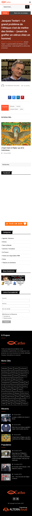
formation (8, 386)
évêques (25, 403)
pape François (10, 396)
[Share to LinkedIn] (18, 98)
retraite (12, 400)
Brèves (4, 242)
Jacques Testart (14, 109)
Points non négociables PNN (15, 42)
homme (18, 106)
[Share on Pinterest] (22, 98)
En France (5, 252)
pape (3, 396)
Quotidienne (6, 316)
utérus (21, 109)
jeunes (25, 386)
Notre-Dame (24, 393)
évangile (18, 403)
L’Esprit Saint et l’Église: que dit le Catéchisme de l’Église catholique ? (21, 438)
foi (2, 386)
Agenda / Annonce (8, 238)
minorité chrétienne (7, 393)
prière (27, 396)
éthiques (12, 106)
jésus (3, 389)
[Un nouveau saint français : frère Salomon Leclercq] (6, 467)
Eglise (14, 379)
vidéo (9, 403)
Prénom (4, 303)
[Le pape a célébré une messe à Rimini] (6, 418)
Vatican (23, 400)
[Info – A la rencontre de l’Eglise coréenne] (6, 477)
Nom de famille (6, 309)
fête (20, 386)
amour (16, 368)
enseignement (6, 382)
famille (22, 382)
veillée (3, 403)
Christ (19, 372)
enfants (20, 379)
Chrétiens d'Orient (7, 375)
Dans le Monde (6, 245)
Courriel (4, 298)
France (15, 386)
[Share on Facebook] (9, 98)
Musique (17, 393)
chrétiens (25, 372)
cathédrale (13, 372)
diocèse (8, 379)
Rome (4, 259)
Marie (14, 389)
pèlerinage (5, 400)
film (27, 382)
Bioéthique (5, 372)
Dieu (3, 379)
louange (9, 389)
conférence (23, 375)
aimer (10, 368)
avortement (23, 368)
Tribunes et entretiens (9, 262)
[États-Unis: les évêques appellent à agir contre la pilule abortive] (6, 428)
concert (16, 375)
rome (17, 400)
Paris (17, 396)
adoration (4, 368)
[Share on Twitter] (14, 98)
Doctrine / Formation (8, 249)
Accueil (4, 42)
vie (13, 403)
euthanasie (15, 382)
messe (20, 389)
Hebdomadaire (7, 318)
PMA (22, 396)
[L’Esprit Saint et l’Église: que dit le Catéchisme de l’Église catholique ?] (6, 438)
